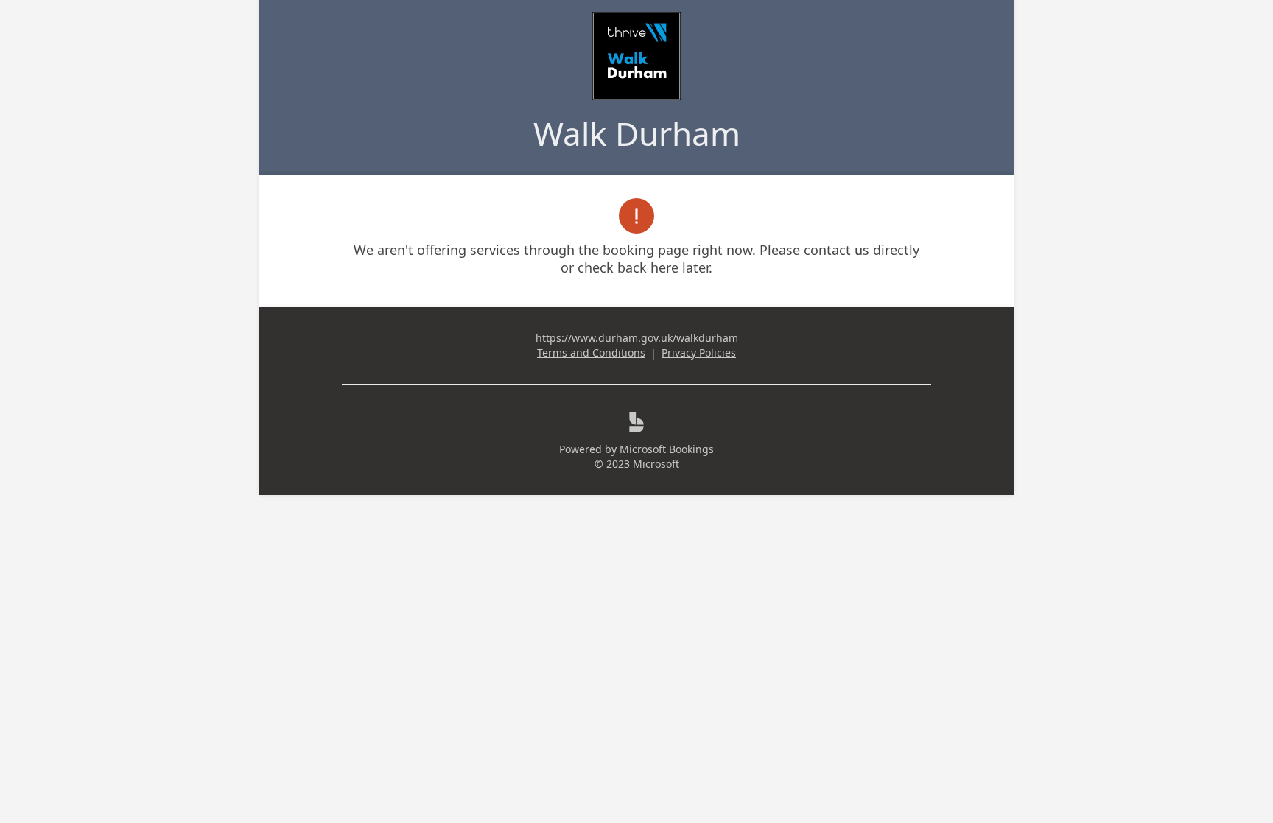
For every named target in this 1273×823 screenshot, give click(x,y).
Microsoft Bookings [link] (667, 449)
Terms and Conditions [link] (591, 353)
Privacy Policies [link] (699, 353)
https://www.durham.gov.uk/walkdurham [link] (637, 338)
